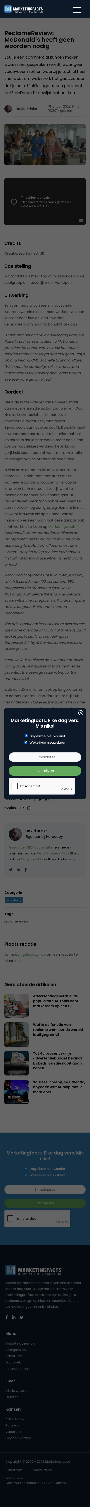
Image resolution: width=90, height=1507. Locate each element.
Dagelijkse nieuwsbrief (47, 736)
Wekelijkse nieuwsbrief (47, 743)
